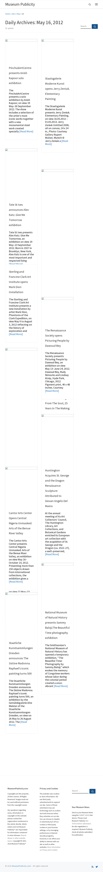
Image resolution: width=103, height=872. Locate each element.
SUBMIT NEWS (84, 815)
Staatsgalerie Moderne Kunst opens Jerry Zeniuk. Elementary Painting (57, 89)
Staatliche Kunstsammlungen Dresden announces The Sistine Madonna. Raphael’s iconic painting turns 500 (21, 658)
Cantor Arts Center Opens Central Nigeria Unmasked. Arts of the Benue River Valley (20, 523)
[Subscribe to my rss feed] (92, 867)
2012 (13, 14)
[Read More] (26, 131)
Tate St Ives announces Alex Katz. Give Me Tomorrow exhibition (19, 215)
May (18, 14)
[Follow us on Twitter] (97, 867)
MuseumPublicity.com (21, 866)
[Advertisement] (89, 74)
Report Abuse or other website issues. (17, 838)
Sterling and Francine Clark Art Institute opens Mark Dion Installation (20, 282)
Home (7, 14)
